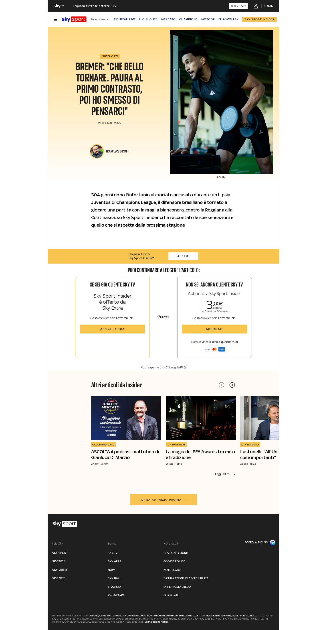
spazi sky (115, 586)
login (268, 6)
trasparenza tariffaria (218, 615)
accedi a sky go (256, 542)
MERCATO (168, 19)
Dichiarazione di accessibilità (186, 578)
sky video (59, 569)
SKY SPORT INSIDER (259, 19)
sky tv (112, 553)
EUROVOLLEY (228, 19)
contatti (253, 615)
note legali (172, 569)
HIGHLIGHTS (148, 19)
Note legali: (171, 543)
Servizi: (112, 543)
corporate (172, 595)
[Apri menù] (55, 19)
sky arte (58, 578)
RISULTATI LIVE (125, 19)
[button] (232, 384)
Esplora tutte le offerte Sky (94, 6)
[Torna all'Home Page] (74, 19)
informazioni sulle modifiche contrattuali (174, 615)
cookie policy (174, 561)
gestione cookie (176, 553)
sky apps (114, 561)
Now (111, 569)
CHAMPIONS (188, 19)
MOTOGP (208, 19)
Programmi (116, 595)
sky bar (113, 578)
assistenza (238, 615)
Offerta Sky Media (177, 586)
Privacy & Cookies (138, 615)
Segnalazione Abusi (156, 621)
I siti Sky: (57, 543)
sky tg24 (59, 561)
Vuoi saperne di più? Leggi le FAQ (163, 367)
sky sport (60, 553)
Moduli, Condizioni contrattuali (108, 615)
